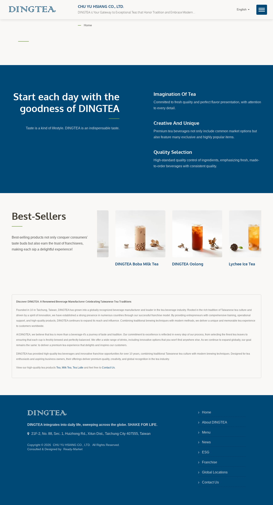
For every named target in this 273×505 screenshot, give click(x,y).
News (206, 442)
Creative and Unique (176, 123)
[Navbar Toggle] (261, 10)
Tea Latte (78, 367)
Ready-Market (73, 449)
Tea (58, 367)
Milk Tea (66, 367)
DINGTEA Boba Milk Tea (119, 264)
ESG (205, 452)
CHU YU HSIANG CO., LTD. (72, 445)
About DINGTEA (214, 422)
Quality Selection (173, 152)
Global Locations (215, 472)
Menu (206, 432)
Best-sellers (39, 216)
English (242, 9)
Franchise (209, 462)
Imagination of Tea (175, 94)
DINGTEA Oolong (170, 264)
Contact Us (108, 367)
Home (88, 25)
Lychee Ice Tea (224, 264)
